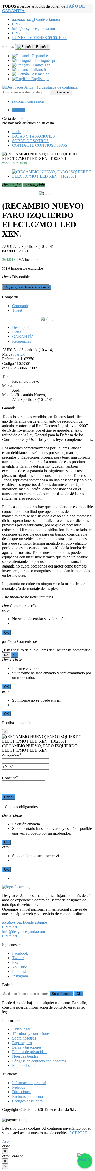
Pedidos (18, 1087)
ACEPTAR (78, 1133)
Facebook (20, 953)
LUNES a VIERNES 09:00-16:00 (39, 37)
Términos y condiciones (31, 1033)
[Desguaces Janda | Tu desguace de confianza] (40, 87)
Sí (14, 655)
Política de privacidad (29, 1052)
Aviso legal (21, 1029)
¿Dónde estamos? (36, 19)
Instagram (20, 976)
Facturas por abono (27, 1096)
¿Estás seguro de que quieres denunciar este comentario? (47, 650)
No (6, 655)
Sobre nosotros (24, 1038)
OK (6, 632)
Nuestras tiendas (25, 1056)
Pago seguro (22, 1043)
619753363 (21, 24)
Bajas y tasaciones (26, 1047)
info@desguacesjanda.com (33, 28)
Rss (15, 962)
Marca (7, 354)
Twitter (18, 958)
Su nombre (11, 756)
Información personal (29, 1083)
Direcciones (21, 1092)
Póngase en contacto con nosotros (39, 1061)
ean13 (7, 368)
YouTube (19, 967)
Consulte (10, 778)
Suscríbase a (61, 994)
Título (7, 767)
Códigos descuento (27, 1101)
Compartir (10, 297)
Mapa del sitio (23, 1065)
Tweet (17, 310)
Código (8, 363)
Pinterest (19, 971)
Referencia (10, 359)
